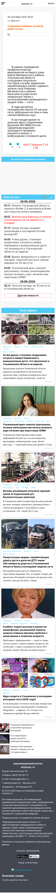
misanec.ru (7, 793)
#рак (48, 421)
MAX (26, 144)
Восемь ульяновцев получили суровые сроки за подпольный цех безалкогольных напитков (26, 493)
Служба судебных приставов (15, 880)
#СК (17, 488)
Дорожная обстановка (12, 551)
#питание (34, 623)
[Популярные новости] (50, 197)
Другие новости (28, 295)
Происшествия (37, 347)
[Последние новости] (44, 197)
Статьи (6, 349)
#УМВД (25, 488)
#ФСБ (33, 488)
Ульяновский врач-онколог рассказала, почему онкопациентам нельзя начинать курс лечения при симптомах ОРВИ (27, 427)
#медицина (7, 421)
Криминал (7, 347)
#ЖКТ (5, 623)
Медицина (7, 418)
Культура (6, 690)
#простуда (40, 421)
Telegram (37, 144)
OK (36, 147)
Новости (17, 347)
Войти (51, 3)
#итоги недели (9, 352)
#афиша (6, 693)
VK (46, 144)
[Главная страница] (26, 3)
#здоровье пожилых (19, 623)
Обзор (26, 347)
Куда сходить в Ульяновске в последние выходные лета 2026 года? (27, 698)
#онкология (19, 421)
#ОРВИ (30, 421)
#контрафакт (8, 488)
